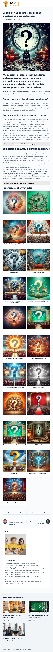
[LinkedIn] (44, 513)
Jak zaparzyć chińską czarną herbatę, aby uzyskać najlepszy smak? (23, 581)
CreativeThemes (27, 649)
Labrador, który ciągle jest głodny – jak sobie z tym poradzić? (21, 563)
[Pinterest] (33, 513)
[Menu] (49, 3)
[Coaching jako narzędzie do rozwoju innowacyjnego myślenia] (14, 629)
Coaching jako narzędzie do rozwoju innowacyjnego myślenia (21, 567)
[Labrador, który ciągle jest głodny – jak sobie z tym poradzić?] (14, 607)
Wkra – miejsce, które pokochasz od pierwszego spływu (20, 579)
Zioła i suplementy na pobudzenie (14, 583)
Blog (19, 19)
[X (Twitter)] (21, 513)
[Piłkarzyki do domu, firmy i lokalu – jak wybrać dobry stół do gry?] (39, 607)
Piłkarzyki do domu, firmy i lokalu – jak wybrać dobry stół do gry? (22, 565)
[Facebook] (9, 513)
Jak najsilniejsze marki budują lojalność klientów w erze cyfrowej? (22, 576)
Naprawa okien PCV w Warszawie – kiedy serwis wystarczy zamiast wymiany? (25, 569)
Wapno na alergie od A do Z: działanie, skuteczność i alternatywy (22, 570)
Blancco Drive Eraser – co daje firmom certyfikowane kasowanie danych (24, 578)
